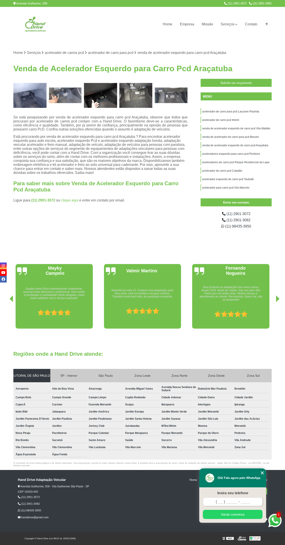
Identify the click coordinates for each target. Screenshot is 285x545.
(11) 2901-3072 (237, 3)
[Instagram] (3, 265)
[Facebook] (3, 279)
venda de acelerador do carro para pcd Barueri (231, 136)
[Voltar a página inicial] (35, 24)
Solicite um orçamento (236, 83)
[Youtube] (3, 272)
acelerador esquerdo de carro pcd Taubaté (228, 179)
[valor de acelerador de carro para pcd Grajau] (30, 95)
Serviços (227, 24)
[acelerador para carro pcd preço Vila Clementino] (65, 95)
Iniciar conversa (232, 514)
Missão (207, 24)
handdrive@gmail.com (34, 517)
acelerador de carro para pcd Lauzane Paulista (230, 111)
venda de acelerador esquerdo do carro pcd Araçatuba (235, 145)
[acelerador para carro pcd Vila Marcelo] (171, 95)
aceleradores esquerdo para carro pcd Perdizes (231, 153)
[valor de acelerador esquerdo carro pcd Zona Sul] (136, 95)
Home (167, 24)
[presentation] (5, 315)
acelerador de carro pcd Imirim (220, 120)
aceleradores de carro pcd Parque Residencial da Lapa (235, 162)
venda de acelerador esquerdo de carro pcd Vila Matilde (236, 128)
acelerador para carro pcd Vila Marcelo (225, 187)
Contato (251, 24)
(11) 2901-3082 (262, 3)
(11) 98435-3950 (237, 226)
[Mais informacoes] (267, 24)
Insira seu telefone (232, 493)
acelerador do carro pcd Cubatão (222, 170)
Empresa (187, 24)
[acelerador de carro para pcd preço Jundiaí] (100, 95)
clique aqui (69, 200)
